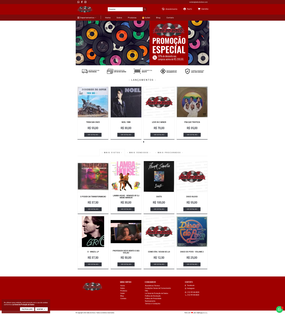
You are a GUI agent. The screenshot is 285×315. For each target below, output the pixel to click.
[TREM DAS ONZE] (92, 102)
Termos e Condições (152, 304)
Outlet (122, 293)
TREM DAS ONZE (93, 122)
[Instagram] (85, 2)
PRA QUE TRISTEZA (192, 122)
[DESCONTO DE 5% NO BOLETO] (142, 71)
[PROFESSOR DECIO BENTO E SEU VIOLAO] (126, 231)
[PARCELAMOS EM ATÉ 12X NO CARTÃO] (116, 71)
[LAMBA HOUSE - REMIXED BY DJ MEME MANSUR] (126, 176)
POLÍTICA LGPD (27, 309)
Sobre (122, 288)
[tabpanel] (142, 43)
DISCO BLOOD (192, 197)
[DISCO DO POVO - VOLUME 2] (192, 231)
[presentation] (145, 9)
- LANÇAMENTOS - (142, 80)
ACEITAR (40, 309)
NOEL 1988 (126, 122)
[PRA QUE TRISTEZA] (192, 102)
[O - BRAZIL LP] (93, 231)
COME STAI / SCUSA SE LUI (159, 252)
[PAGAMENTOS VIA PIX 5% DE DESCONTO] (169, 71)
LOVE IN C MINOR (159, 122)
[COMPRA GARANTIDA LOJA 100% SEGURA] (195, 71)
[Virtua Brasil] (202, 312)
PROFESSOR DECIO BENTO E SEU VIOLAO (126, 252)
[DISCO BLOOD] (192, 176)
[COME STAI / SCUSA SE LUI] (159, 231)
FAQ (146, 291)
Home (122, 286)
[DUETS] (159, 176)
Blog (122, 296)
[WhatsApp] (78, 2)
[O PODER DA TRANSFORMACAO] (93, 176)
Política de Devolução (153, 296)
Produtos (123, 291)
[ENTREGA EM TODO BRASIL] (90, 71)
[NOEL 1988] (126, 102)
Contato (123, 298)
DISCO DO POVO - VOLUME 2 (192, 252)
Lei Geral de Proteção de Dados (156, 293)
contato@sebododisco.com (198, 2)
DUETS (159, 197)
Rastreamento (150, 301)
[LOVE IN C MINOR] (159, 102)
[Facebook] (82, 2)
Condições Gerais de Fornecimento (158, 288)
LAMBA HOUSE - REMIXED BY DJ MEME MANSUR (126, 197)
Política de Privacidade (153, 298)
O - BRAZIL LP (93, 252)
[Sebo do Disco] (85, 9)
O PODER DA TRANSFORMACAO (93, 197)
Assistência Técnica (152, 286)
